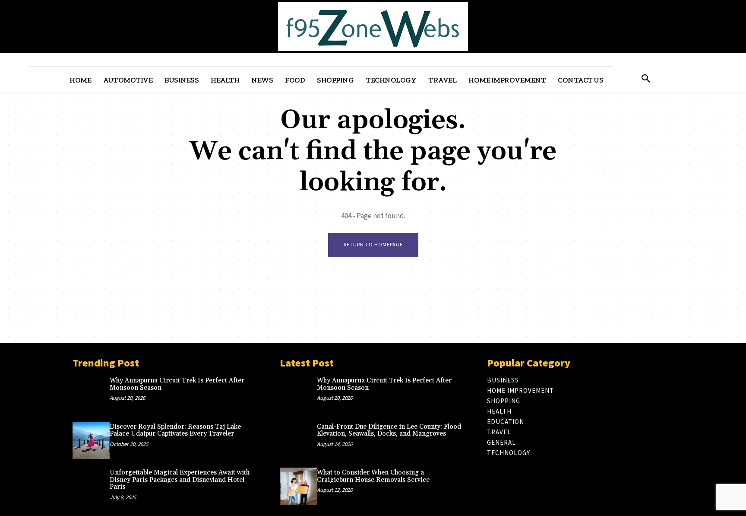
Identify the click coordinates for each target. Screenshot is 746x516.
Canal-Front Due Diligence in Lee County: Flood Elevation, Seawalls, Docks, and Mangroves (389, 430)
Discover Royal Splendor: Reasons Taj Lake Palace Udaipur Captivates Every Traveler (175, 430)
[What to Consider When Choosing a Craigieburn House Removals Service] (298, 486)
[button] (645, 79)
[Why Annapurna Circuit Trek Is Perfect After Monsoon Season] (91, 394)
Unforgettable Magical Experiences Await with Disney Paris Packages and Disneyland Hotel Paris (180, 479)
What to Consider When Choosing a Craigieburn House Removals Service (373, 476)
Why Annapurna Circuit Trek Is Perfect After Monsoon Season (177, 384)
